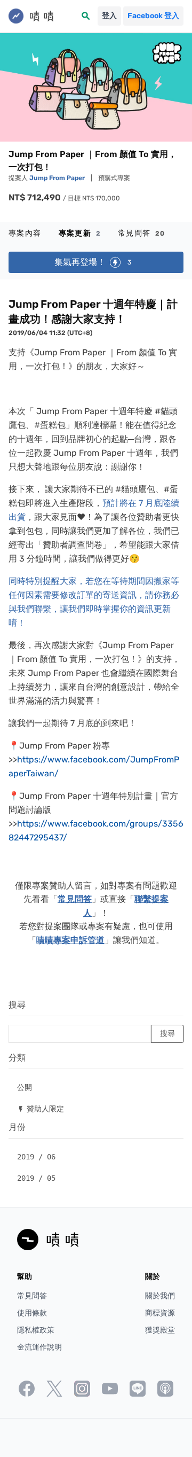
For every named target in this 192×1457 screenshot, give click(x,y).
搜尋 (17, 1005)
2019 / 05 (36, 1178)
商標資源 (160, 1313)
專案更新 (80, 233)
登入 (109, 15)
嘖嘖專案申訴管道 (70, 940)
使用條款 (32, 1313)
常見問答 (141, 233)
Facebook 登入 (153, 15)
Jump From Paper (57, 178)
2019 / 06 (36, 1156)
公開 (24, 1087)
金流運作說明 (39, 1347)
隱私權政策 (35, 1330)
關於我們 (160, 1295)
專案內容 (25, 233)
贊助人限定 (40, 1108)
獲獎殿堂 (160, 1330)
